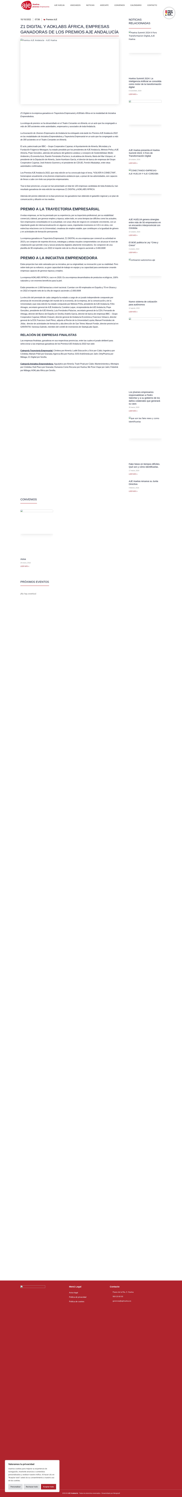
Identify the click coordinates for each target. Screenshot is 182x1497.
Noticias (90, 5)
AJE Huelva (59, 5)
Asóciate (104, 5)
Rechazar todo (32, 1487)
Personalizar (16, 1487)
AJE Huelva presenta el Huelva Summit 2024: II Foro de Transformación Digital (144, 153)
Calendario (136, 5)
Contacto (152, 5)
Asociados (75, 5)
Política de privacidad (77, 1297)
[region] (32, 1476)
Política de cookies (76, 1301)
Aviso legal (73, 1293)
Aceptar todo (48, 1487)
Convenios (119, 5)
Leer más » (133, 94)
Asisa (23, 559)
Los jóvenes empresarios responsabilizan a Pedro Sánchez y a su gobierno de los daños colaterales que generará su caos (144, 398)
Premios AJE (51, 19)
